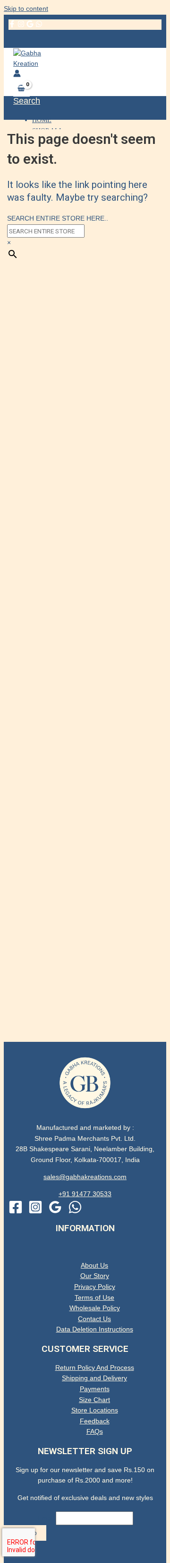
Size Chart (94, 1399)
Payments (95, 1389)
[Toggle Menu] (85, 1249)
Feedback (95, 1421)
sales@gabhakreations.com (85, 1177)
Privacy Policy (94, 1286)
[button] (26, 101)
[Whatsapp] (75, 1212)
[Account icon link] (17, 75)
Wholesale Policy (94, 1308)
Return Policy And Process (94, 1367)
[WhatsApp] (38, 25)
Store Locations (94, 1410)
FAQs (94, 1431)
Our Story (94, 1275)
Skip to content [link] (26, 8)
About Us (94, 1265)
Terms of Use (94, 1297)
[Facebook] (12, 25)
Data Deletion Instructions (94, 1329)
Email (45, 1518)
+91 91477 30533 (85, 1194)
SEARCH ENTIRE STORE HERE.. (57, 218)
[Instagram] (21, 25)
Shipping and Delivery (94, 1378)
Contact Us (94, 1319)
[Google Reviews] (30, 25)
